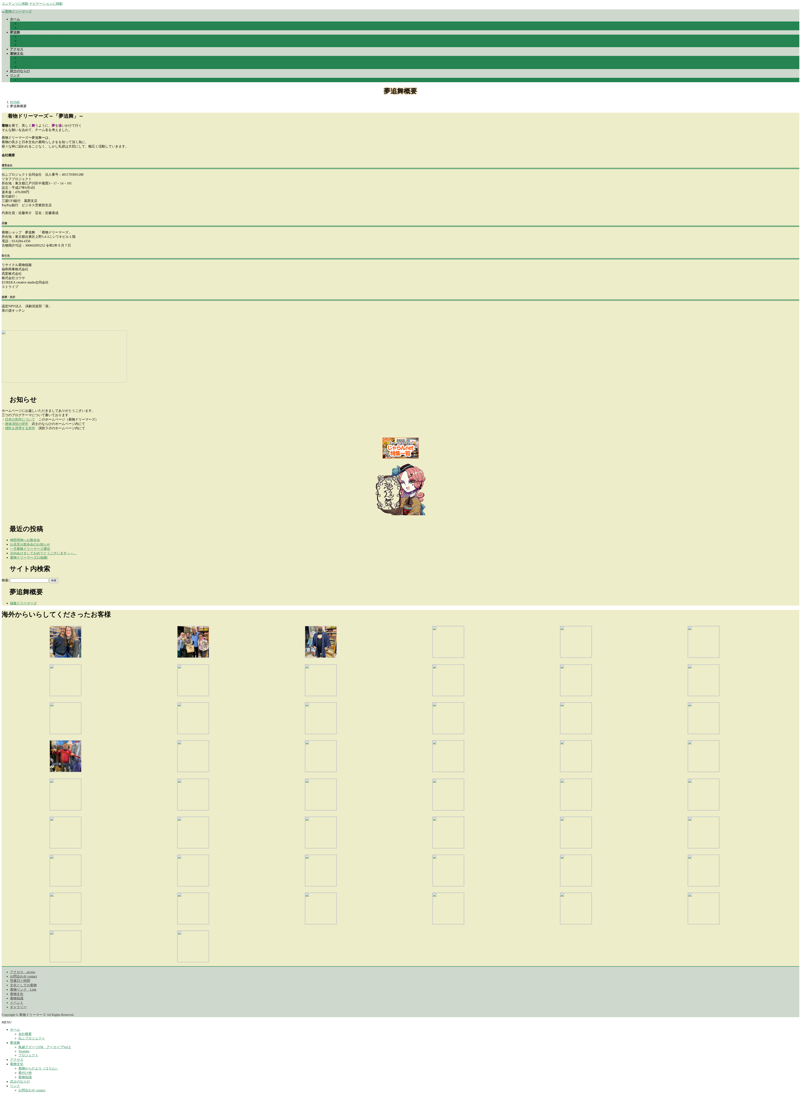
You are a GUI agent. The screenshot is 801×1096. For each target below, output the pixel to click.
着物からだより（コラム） (38, 58)
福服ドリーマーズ (23, 603)
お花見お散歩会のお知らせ (30, 544)
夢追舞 (15, 1042)
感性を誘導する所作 (20, 428)
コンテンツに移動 (15, 3)
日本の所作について (20, 419)
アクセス (16, 1059)
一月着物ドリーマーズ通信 (30, 549)
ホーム (15, 1029)
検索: (5, 580)
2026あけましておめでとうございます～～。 (43, 553)
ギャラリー (18, 1007)
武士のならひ (20, 1081)
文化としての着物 (23, 985)
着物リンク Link (23, 989)
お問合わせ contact (31, 80)
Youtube (23, 41)
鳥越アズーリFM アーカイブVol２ (44, 36)
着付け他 (25, 62)
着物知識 (25, 66)
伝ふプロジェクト (31, 28)
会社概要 (25, 23)
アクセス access (22, 972)
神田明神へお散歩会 (25, 540)
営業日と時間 (20, 981)
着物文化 (16, 994)
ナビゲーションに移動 (46, 3)
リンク (15, 1086)
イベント (16, 1002)
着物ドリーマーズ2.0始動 (29, 557)
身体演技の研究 (16, 424)
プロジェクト (28, 45)
